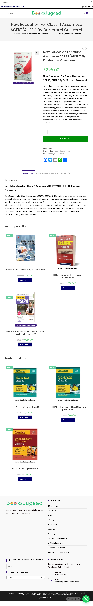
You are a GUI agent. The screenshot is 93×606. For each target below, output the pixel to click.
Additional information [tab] (47, 173)
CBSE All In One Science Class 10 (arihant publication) (68, 408)
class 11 (57, 154)
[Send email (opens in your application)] (92, 6)
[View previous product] (82, 48)
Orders (51, 520)
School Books (65, 151)
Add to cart (66, 139)
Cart (50, 515)
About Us (52, 510)
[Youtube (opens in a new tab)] (89, 6)
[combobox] (25, 577)
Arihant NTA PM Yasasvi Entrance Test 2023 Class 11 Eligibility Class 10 (25, 332)
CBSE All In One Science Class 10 (25, 407)
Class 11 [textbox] (25, 577)
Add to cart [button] (25, 280)
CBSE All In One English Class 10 (25, 469)
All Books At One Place (57, 538)
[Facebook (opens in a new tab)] (82, 6)
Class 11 (56, 151)
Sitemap (51, 534)
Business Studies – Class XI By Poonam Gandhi (25, 270)
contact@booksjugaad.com (67, 582)
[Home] (12, 34)
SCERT (62, 154)
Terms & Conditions (56, 548)
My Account (53, 506)
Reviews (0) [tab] (65, 173)
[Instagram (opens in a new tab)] (85, 6)
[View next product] (86, 48)
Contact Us (53, 529)
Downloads (53, 524)
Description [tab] (28, 173)
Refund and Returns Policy (59, 552)
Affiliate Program (55, 543)
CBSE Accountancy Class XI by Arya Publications (68, 276)
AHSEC (50, 154)
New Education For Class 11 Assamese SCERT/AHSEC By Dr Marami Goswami (51, 34)
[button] (91, 2)
